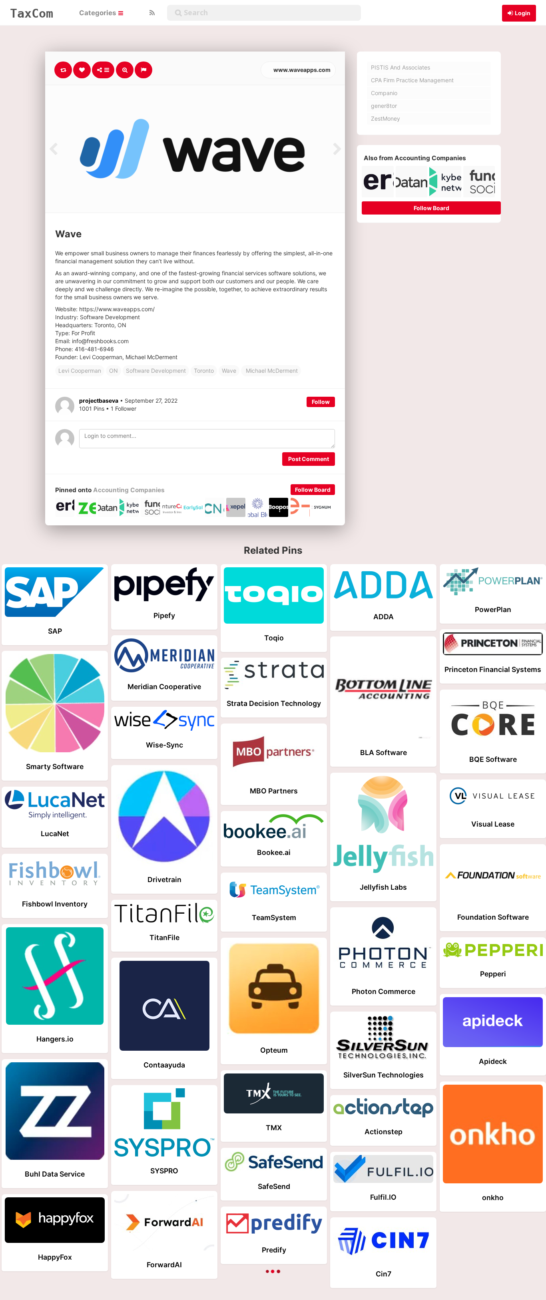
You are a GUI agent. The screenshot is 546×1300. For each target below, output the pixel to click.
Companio (384, 92)
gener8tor (384, 105)
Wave (229, 370)
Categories (98, 13)
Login (522, 13)
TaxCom (31, 13)
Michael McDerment (271, 370)
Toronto (204, 370)
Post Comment (308, 458)
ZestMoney (385, 118)
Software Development (156, 370)
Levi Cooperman (79, 370)
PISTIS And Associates (400, 67)
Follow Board (313, 489)
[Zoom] (125, 70)
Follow (321, 401)
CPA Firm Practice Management (412, 80)
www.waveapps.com (301, 69)
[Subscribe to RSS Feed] (151, 13)
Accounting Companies (129, 490)
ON (113, 370)
